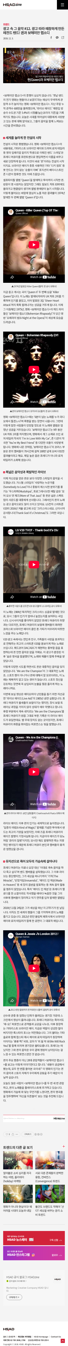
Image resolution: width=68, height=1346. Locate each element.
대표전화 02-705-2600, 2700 (14, 1340)
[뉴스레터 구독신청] (34, 1238)
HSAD (8, 1327)
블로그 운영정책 (9, 1337)
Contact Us (56, 1337)
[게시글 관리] (17, 1134)
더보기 (63, 1146)
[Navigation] (62, 5)
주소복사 (62, 37)
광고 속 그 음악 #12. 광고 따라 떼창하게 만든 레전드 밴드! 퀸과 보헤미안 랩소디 (33, 30)
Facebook (51, 37)
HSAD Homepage (41, 1337)
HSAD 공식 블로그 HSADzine (12, 5)
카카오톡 (57, 37)
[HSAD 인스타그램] (34, 1253)
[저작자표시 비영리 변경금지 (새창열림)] (38, 1134)
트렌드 (6, 24)
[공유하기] (13, 1134)
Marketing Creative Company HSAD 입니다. (27, 1289)
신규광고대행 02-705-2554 (38, 1340)
